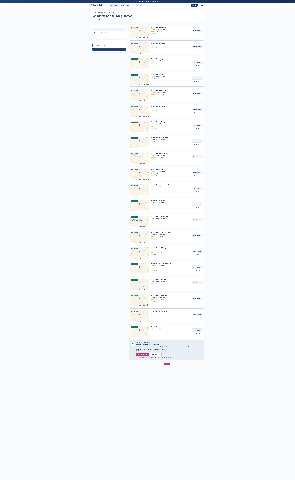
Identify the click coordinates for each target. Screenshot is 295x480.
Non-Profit (135, 27)
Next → (167, 364)
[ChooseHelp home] (98, 5)
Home (94, 12)
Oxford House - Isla (157, 74)
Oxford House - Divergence (160, 248)
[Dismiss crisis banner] (293, 1)
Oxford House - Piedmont (159, 216)
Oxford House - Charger (159, 27)
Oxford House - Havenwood (160, 43)
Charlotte (111, 12)
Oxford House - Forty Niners (160, 122)
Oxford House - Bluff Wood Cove (162, 264)
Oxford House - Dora (158, 169)
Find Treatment (114, 5)
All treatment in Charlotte (100, 32)
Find (195, 5)
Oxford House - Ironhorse (159, 311)
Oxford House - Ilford (158, 327)
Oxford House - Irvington (159, 106)
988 (145, 1)
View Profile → (197, 30)
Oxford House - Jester (158, 201)
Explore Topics (125, 5)
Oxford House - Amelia (158, 279)
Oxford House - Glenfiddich (160, 185)
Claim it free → (197, 33)
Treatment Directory (102, 12)
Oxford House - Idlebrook (159, 137)
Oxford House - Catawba (159, 295)
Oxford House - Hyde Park (159, 59)
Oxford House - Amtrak (158, 90)
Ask (202, 5)
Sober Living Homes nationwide (102, 35)
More (132, 5)
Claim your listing (155, 354)
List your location (142, 354)
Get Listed (140, 5)
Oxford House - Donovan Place (161, 232)
